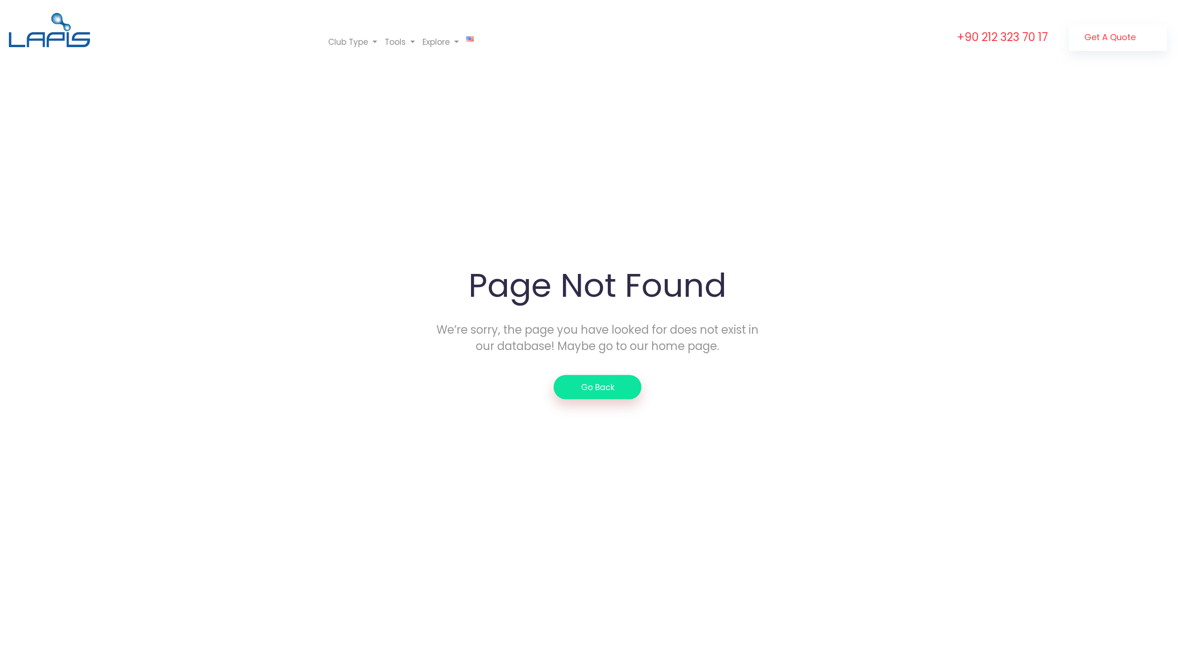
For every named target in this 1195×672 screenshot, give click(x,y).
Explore (437, 42)
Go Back (597, 387)
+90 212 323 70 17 (1002, 37)
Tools (396, 42)
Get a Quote (1111, 37)
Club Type (349, 42)
